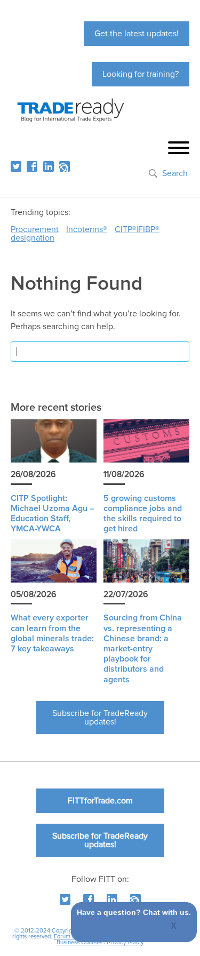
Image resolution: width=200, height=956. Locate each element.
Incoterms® (86, 229)
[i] (64, 166)
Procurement (35, 229)
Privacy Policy (125, 942)
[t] (16, 166)
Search (175, 173)
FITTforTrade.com (100, 800)
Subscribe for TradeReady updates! (100, 717)
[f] (32, 166)
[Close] (174, 927)
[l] (48, 166)
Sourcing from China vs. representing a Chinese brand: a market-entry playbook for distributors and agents (142, 648)
